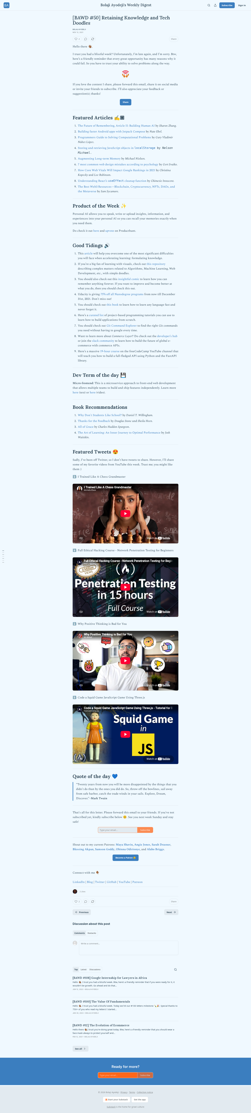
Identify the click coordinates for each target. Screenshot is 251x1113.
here (96, 231)
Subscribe (227, 5)
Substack (111, 1106)
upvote (109, 231)
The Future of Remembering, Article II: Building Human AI (116, 126)
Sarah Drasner (161, 844)
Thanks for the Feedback (94, 421)
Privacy (124, 1092)
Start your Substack (118, 1099)
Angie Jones (142, 844)
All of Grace (86, 427)
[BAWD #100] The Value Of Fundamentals (101, 1001)
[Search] (209, 5)
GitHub (111, 882)
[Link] (68, 117)
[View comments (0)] (86, 39)
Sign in (242, 5)
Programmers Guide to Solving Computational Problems (114, 137)
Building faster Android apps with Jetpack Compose (111, 131)
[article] (125, 985)
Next (169, 912)
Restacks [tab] (92, 933)
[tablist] (85, 933)
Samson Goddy (104, 849)
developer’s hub (167, 336)
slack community (103, 341)
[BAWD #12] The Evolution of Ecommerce (101, 1025)
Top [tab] (76, 969)
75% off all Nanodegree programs (122, 294)
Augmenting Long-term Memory (99, 158)
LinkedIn (79, 882)
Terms (132, 1092)
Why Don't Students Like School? (100, 415)
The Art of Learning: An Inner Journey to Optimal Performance (119, 432)
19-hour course (110, 351)
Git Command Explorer (121, 326)
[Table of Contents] (3, 556)
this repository (156, 264)
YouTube (124, 882)
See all (78, 1048)
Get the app (140, 1099)
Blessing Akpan (83, 849)
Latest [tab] (84, 969)
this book (112, 305)
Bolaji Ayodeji (79, 29)
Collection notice (145, 1092)
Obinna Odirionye (128, 849)
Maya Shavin (124, 844)
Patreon (137, 882)
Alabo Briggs (155, 849)
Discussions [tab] (94, 969)
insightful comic (128, 279)
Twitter (100, 882)
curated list (96, 315)
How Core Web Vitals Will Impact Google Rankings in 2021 (116, 170)
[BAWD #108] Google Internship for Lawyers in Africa (110, 978)
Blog (90, 882)
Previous (83, 912)
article (88, 253)
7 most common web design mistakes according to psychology (118, 164)
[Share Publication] (215, 5)
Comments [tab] (79, 933)
